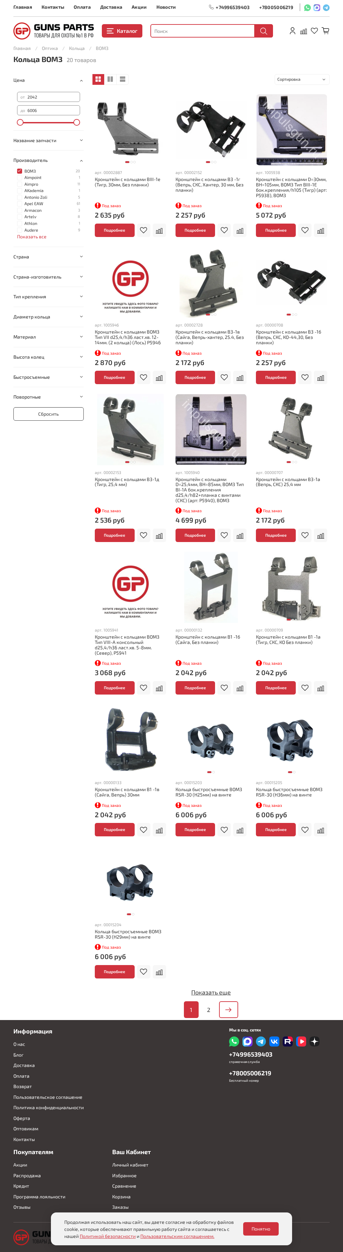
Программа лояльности (39, 1196)
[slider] (20, 122)
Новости (166, 7)
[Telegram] (326, 7)
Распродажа (27, 1175)
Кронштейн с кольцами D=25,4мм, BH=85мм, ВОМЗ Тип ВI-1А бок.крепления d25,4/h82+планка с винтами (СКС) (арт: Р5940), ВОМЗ (210, 489)
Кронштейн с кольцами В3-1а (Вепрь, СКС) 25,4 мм (288, 481)
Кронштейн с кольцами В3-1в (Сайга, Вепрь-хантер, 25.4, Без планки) (210, 337)
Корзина (121, 1196)
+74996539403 (233, 7)
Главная (22, 7)
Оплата (82, 7)
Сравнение (124, 1186)
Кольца (77, 48)
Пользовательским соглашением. (177, 1236)
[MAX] (317, 7)
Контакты (53, 7)
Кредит (21, 1186)
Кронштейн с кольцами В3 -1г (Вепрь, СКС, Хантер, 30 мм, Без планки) (210, 184)
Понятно (261, 1229)
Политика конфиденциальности (48, 1107)
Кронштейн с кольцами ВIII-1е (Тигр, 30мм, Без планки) (127, 181)
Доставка (111, 7)
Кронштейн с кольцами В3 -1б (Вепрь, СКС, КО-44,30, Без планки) (288, 337)
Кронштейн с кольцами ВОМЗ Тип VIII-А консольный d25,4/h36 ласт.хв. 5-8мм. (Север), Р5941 (127, 644)
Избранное (124, 1175)
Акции (139, 7)
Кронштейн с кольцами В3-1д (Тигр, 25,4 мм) (127, 481)
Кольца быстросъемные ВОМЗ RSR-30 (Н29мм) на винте (128, 934)
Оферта (21, 1118)
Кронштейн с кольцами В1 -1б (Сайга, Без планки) (208, 639)
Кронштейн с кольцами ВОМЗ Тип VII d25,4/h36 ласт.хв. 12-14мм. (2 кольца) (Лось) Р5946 (128, 337)
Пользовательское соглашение (47, 1097)
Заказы (120, 1207)
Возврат (22, 1086)
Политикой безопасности (108, 1236)
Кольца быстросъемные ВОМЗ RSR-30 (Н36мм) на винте (289, 791)
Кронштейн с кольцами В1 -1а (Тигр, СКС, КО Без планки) (288, 639)
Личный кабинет (130, 1165)
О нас (19, 1044)
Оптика (50, 48)
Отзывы (21, 1207)
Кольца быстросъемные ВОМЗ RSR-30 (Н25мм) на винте (209, 791)
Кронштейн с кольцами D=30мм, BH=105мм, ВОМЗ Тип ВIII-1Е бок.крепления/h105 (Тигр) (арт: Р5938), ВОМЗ (291, 187)
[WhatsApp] (307, 7)
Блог (18, 1055)
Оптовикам (25, 1128)
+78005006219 (276, 7)
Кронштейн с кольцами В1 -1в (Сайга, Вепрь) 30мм (127, 791)
